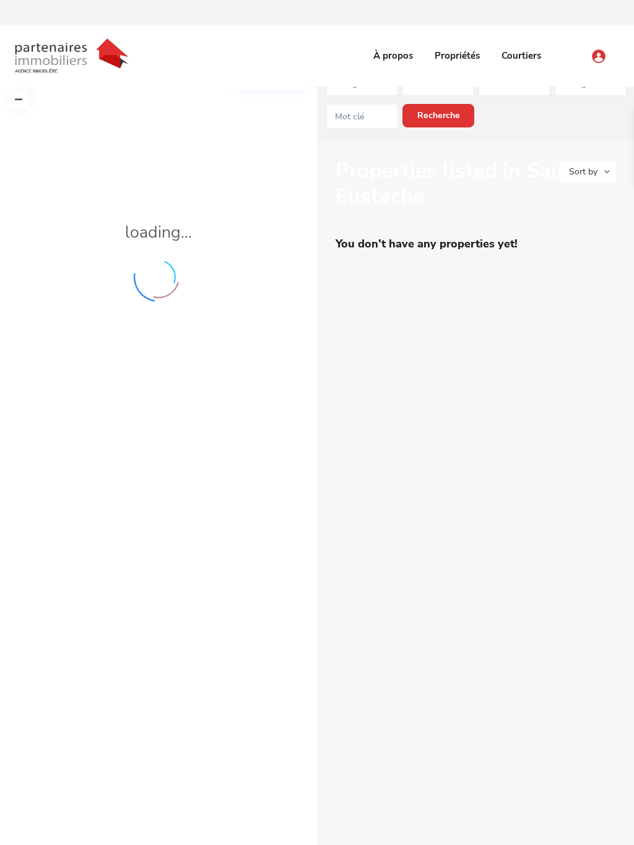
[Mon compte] (610, 51)
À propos (393, 55)
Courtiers (521, 55)
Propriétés (457, 55)
